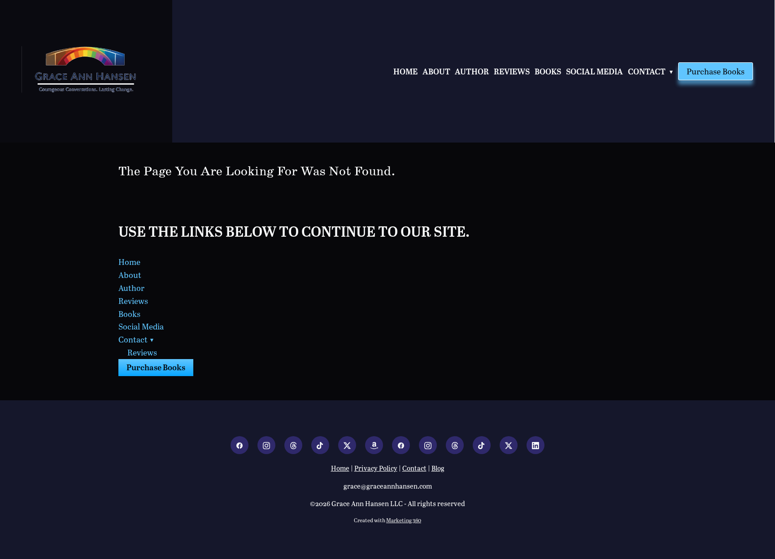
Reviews (512, 71)
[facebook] (239, 445)
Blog (437, 468)
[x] (347, 445)
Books (548, 71)
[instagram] (266, 445)
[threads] (293, 445)
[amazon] (374, 445)
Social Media (594, 71)
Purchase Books (716, 71)
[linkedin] (535, 445)
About (436, 71)
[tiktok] (320, 445)
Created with (387, 520)
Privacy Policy (375, 468)
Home (405, 71)
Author (472, 71)
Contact (651, 71)
